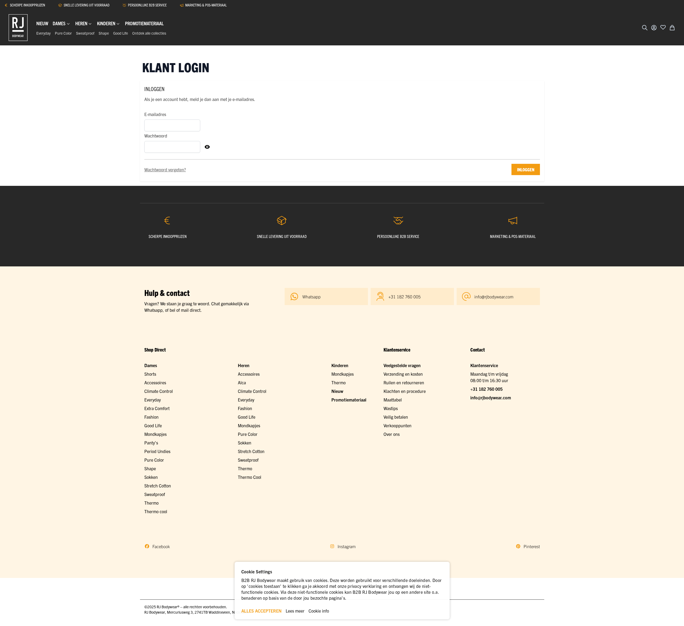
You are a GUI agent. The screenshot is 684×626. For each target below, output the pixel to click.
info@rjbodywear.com (490, 397)
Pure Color (63, 33)
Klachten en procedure (405, 391)
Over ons (392, 434)
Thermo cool (155, 511)
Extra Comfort (157, 408)
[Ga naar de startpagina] (18, 27)
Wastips (391, 408)
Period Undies (157, 451)
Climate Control (158, 391)
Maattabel (393, 399)
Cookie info (319, 610)
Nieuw (337, 391)
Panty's (151, 442)
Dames (150, 365)
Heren (243, 365)
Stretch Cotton (157, 485)
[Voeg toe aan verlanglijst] (663, 27)
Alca (242, 382)
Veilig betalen (396, 416)
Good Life (120, 33)
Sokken (151, 477)
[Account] (654, 27)
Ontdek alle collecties (149, 33)
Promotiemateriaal (348, 399)
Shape (104, 33)
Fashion (151, 416)
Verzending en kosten (403, 374)
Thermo (151, 502)
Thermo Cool (249, 477)
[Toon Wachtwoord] (207, 147)
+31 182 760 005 (486, 389)
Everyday (43, 33)
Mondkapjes (155, 434)
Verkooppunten (397, 425)
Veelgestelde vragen (402, 365)
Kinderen (339, 365)
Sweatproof (85, 33)
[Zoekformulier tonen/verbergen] (645, 27)
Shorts (150, 374)
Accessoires (155, 382)
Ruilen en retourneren (404, 382)
